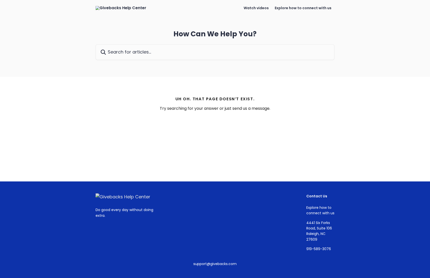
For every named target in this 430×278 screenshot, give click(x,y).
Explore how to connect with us (303, 8)
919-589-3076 (318, 248)
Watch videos (256, 8)
